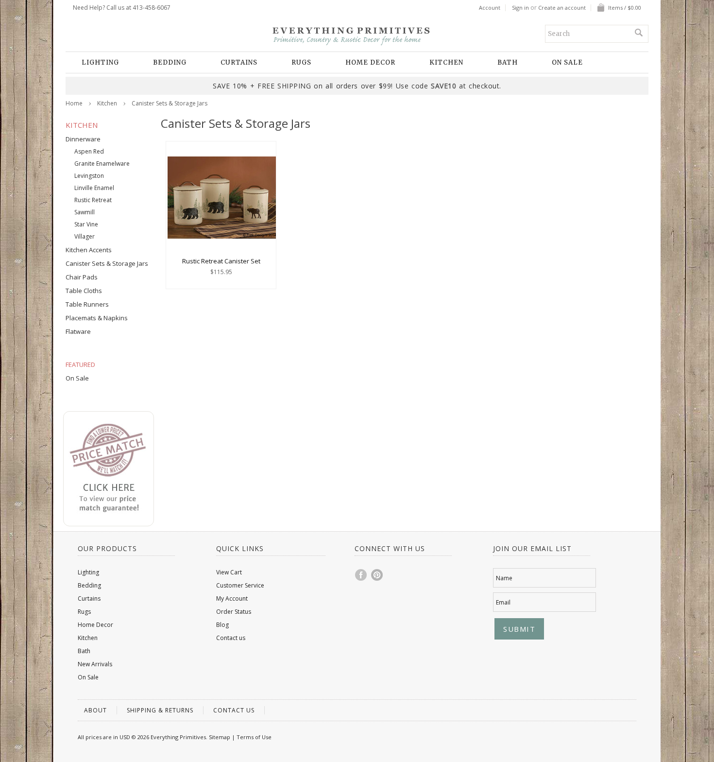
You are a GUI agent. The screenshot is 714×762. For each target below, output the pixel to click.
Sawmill (84, 212)
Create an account (562, 7)
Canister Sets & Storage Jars (107, 263)
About (95, 710)
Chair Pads (82, 277)
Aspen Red (89, 151)
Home (74, 103)
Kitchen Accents (89, 249)
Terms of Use (254, 737)
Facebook (361, 575)
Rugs (301, 62)
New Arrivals (95, 664)
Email (503, 602)
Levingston (89, 176)
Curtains (239, 62)
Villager (84, 236)
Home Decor (370, 62)
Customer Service (240, 585)
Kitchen (446, 62)
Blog (222, 625)
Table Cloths (84, 290)
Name (504, 578)
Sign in (520, 7)
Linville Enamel (94, 188)
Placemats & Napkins (97, 317)
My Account (232, 598)
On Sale (567, 62)
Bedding (170, 62)
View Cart (229, 572)
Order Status (233, 611)
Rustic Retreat (93, 200)
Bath (507, 62)
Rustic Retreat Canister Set (221, 261)
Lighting (100, 62)
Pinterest (377, 575)
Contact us (230, 638)
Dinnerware (83, 139)
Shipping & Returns (160, 710)
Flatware (78, 331)
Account (489, 7)
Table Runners (87, 304)
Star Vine (86, 224)
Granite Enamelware (102, 163)
